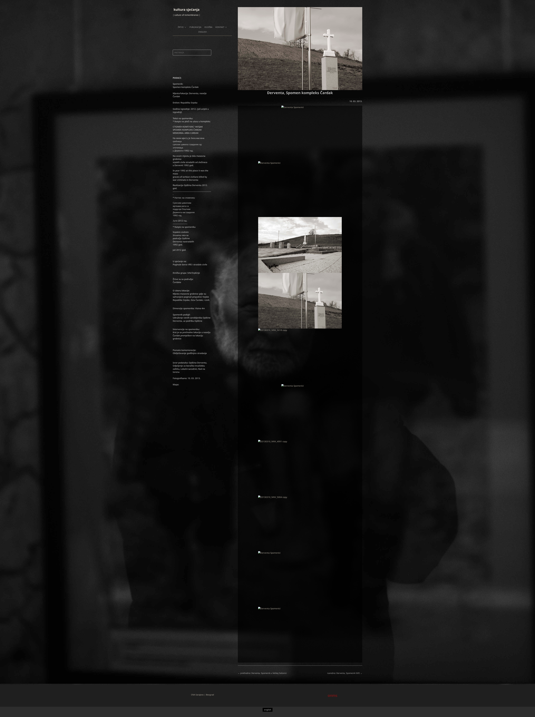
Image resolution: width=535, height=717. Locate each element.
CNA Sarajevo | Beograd (202, 694)
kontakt (219, 27)
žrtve (181, 27)
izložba (208, 27)
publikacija (195, 27)
